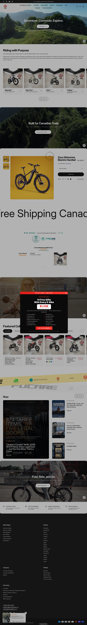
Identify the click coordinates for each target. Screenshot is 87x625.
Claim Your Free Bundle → (43, 328)
